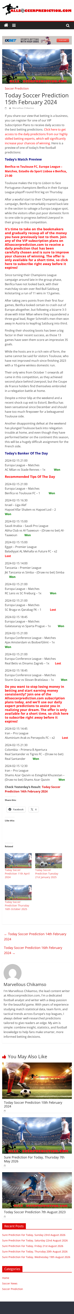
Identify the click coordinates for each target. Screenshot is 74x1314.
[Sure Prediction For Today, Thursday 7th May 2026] (37, 1119)
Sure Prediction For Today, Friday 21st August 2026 (32, 1246)
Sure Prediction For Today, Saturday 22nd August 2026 (35, 1240)
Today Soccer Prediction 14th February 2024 (35, 936)
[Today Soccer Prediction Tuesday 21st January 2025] (48, 860)
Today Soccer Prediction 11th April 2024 (17, 873)
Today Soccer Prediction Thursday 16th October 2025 (17, 905)
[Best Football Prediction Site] (6, 25)
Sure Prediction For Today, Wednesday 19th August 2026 (36, 1257)
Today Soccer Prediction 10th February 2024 (33, 1104)
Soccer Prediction (17, 88)
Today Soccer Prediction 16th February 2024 (33, 950)
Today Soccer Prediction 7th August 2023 (35, 1212)
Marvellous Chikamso (23, 108)
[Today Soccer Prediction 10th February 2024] (37, 1065)
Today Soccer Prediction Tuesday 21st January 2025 (46, 873)
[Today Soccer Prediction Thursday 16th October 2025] (18, 892)
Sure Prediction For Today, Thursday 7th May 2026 (34, 1159)
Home (5, 1278)
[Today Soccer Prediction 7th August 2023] (37, 1174)
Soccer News (9, 1283)
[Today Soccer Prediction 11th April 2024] (18, 860)
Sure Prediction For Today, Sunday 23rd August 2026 (33, 1235)
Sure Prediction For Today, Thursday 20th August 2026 (35, 1251)
